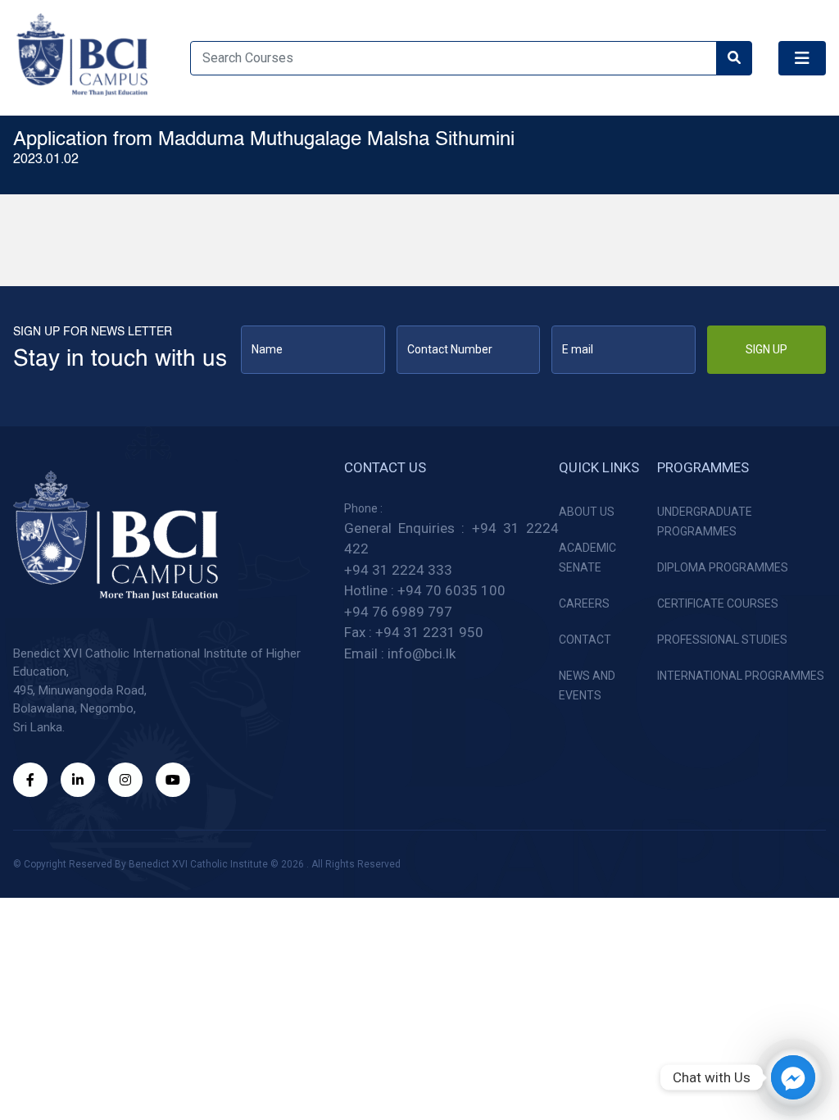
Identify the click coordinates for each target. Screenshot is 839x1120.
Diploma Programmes (722, 567)
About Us (587, 511)
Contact (585, 639)
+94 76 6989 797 (398, 611)
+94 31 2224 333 (398, 570)
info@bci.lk (422, 653)
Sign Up (766, 349)
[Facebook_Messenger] (793, 1077)
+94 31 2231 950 (429, 632)
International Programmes (740, 675)
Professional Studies (722, 639)
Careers (584, 603)
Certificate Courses (717, 603)
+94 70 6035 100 (451, 590)
